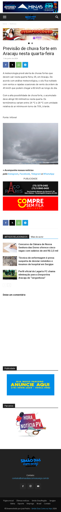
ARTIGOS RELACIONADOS (16, 237)
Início (5, 24)
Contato (47, 503)
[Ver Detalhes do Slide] (30, 34)
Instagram (13, 174)
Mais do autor (37, 237)
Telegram (36, 174)
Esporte (21, 503)
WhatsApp (48, 174)
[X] (12, 65)
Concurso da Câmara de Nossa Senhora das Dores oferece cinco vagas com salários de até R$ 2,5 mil (38, 247)
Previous (6, 34)
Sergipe (53, 500)
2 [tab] (32, 43)
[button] (4, 17)
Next (55, 34)
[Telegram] (25, 65)
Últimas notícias (22, 500)
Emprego (30, 503)
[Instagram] (30, 486)
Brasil (39, 503)
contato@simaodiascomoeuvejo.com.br (30, 478)
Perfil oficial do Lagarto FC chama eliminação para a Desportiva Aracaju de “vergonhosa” (36, 274)
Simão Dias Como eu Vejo (41, 508)
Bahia (12, 503)
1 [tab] (29, 43)
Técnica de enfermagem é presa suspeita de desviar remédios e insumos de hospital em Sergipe (36, 261)
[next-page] (9, 285)
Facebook (25, 174)
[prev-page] (4, 285)
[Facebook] (6, 65)
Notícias (13, 24)
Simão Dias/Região (39, 500)
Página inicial (8, 500)
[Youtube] (38, 486)
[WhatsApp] (19, 65)
